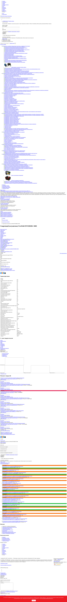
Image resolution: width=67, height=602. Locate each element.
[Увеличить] (9, 248)
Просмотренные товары (4, 463)
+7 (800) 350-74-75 (5, 21)
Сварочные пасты (7, 126)
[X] (5, 273)
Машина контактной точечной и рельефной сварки (13, 55)
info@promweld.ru (57, 561)
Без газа (1, 347)
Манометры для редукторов (9, 98)
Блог (3, 6)
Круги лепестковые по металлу (9, 148)
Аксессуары (2, 243)
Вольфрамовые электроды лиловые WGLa (11, 121)
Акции (3, 3)
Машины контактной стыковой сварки (11, 57)
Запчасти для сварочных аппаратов (8, 533)
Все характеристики (63, 253)
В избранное (2, 383)
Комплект (2, 240)
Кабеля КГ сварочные (8, 88)
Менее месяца (4, 356)
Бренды (3, 5)
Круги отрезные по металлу (9, 149)
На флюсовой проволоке (4, 348)
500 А (1, 342)
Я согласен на (11, 31)
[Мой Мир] (3, 273)
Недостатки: (2, 372)
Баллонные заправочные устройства (10, 94)
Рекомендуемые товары (6, 187)
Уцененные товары (5, 188)
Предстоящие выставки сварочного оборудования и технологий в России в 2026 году (18, 191)
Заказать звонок (11, 21)
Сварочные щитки (7, 135)
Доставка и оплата (5, 4)
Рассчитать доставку (11, 270)
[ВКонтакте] (1, 273)
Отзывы (1, 244)
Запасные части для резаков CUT (10, 85)
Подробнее (2, 381)
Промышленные (3, 341)
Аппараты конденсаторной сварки (10, 52)
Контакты (4, 7)
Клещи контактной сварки (9, 54)
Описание (2, 241)
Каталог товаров (3, 44)
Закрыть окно (4, 38)
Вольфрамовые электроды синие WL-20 (11, 122)
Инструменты (4, 530)
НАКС (1, 340)
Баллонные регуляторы (8, 96)
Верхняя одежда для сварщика (9, 139)
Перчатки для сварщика (8, 140)
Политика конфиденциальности (6, 565)
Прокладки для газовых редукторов (10, 99)
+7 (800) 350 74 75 (3, 573)
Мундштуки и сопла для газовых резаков (11, 109)
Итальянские (2, 344)
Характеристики (3, 242)
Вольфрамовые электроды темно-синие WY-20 (12, 123)
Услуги (3, 9)
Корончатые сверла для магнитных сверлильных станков (14, 162)
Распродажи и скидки (6, 186)
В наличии (11, 383)
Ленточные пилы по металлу (9, 158)
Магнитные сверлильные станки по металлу (12, 163)
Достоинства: (2, 364)
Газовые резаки (7, 104)
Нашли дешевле (9, 269)
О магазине (4, 2)
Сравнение (8, 382)
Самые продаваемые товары (5, 462)
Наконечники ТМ (7, 89)
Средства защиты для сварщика (7, 529)
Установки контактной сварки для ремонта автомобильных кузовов (15, 53)
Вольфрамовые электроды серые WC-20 (11, 120)
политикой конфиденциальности (47, 598)
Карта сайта (4, 553)
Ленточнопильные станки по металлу (11, 157)
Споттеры (6, 59)
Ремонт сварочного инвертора (5, 213)
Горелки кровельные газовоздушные (10, 107)
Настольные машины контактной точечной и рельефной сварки (15, 58)
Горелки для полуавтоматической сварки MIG (12, 76)
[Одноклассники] (2, 273)
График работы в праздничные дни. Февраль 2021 (8, 196)
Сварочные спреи (7, 127)
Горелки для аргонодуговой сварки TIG (11, 75)
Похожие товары (3, 245)
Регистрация (4, 14)
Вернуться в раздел (3, 239)
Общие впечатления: (27, 372)
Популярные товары (5, 185)
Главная (3, 1)
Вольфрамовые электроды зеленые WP (11, 117)
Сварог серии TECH (3, 208)
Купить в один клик (11, 591)
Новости (3, 10)
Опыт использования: (4, 351)
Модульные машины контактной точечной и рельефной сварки (15, 56)
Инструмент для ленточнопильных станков (11, 156)
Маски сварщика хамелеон (9, 133)
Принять (34, 600)
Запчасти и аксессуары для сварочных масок (12, 134)
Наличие (1, 246)
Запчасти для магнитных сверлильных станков (12, 161)
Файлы (1, 247)
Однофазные (2, 345)
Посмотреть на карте (4, 563)
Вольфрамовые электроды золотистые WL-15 (12, 118)
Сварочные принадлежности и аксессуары (9, 527)
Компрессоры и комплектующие (7, 531)
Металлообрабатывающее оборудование (9, 532)
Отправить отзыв (3, 373)
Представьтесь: (52, 372)
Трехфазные (2, 343)
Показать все (2, 349)
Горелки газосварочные (8, 106)
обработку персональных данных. (14, 31)
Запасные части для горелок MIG (10, 84)
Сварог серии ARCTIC (4, 204)
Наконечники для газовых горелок (10, 110)
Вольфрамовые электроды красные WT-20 (11, 119)
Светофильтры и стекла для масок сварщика (12, 136)
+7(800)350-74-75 (60, 559)
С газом (1, 346)
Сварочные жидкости (8, 125)
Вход (3, 13)
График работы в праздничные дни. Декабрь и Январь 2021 (10, 197)
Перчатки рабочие (7, 141)
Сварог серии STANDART (4, 199)
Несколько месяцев (5, 353)
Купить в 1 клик (9, 268)
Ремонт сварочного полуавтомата (6, 214)
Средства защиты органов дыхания (10, 142)
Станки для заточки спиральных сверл (11, 160)
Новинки (3, 184)
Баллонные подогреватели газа (9, 95)
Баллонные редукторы (8, 97)
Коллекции (4, 8)
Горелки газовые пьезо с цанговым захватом (12, 105)
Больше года (4, 355)
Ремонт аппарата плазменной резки (6, 216)
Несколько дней (5, 354)
